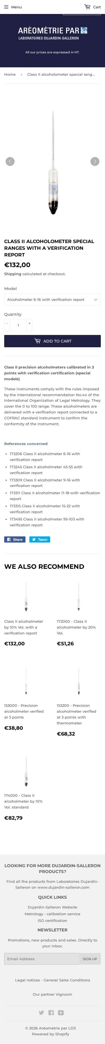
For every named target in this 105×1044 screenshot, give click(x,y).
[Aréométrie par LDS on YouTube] (61, 1013)
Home (10, 74)
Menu (16, 7)
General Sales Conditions (67, 980)
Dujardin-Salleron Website (52, 907)
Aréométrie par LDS (57, 1028)
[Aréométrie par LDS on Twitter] (41, 1013)
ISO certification (52, 920)
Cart (96, 7)
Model (10, 288)
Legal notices (27, 980)
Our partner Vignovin (52, 994)
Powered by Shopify (50, 1034)
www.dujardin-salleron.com (64, 887)
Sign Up (90, 959)
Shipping (12, 274)
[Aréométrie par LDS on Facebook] (51, 1013)
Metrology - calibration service (52, 914)
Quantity (13, 314)
